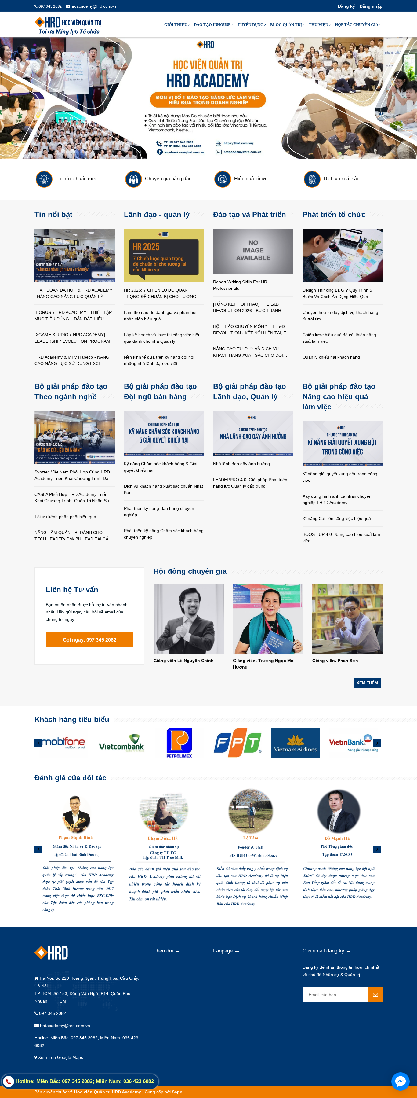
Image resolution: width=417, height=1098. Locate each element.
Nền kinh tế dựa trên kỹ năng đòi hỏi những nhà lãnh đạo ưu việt (159, 360)
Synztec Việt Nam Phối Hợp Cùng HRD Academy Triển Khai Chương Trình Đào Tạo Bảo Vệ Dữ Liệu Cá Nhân (72, 476)
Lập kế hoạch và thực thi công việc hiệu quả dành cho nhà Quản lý (162, 338)
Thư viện (319, 24)
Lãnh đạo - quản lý (157, 214)
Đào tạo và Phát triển (249, 214)
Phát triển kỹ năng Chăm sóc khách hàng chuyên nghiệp (164, 534)
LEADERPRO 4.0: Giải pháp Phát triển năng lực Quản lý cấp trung (250, 482)
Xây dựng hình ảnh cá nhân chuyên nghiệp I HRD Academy (337, 499)
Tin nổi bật (53, 214)
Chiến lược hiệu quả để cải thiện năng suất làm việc (339, 338)
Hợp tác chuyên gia (357, 24)
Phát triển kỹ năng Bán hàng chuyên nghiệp (159, 511)
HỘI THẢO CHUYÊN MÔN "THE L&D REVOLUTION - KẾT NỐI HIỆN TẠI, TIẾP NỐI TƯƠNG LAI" (253, 330)
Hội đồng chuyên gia (190, 571)
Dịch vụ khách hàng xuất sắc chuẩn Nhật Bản (163, 489)
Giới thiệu (176, 24)
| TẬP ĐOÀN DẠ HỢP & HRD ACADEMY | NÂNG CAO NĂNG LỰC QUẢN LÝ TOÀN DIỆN (73, 294)
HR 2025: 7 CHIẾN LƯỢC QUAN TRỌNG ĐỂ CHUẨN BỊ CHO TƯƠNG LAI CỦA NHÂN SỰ (164, 294)
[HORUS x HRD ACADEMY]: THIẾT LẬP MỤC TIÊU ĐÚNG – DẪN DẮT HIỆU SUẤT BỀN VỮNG (73, 316)
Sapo (177, 1091)
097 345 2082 (50, 6)
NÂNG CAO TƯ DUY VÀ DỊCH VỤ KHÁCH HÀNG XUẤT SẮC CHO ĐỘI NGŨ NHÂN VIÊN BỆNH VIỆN (248, 352)
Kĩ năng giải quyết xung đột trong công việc (340, 477)
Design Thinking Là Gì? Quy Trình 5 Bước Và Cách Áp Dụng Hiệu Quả (337, 293)
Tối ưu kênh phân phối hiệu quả (65, 516)
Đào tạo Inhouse (213, 24)
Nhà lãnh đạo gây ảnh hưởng (241, 463)
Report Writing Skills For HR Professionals (240, 285)
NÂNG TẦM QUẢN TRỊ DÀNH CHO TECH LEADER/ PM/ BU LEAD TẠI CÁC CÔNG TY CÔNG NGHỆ (72, 536)
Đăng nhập (371, 6)
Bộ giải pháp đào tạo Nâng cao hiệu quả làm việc (339, 396)
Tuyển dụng (251, 24)
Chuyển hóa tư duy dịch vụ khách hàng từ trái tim (340, 315)
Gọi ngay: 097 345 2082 (89, 640)
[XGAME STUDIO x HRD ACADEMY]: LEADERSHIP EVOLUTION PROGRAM (72, 338)
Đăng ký (346, 6)
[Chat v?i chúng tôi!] (400, 1081)
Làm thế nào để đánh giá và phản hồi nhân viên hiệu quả (160, 315)
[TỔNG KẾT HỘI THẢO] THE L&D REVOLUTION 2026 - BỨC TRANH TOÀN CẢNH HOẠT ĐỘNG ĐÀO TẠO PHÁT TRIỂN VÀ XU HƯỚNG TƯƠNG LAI (250, 308)
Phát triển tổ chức (334, 214)
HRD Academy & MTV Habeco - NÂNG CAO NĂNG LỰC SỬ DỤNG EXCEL (71, 360)
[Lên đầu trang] (362, 1085)
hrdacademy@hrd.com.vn (93, 6)
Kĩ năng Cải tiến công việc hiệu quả (337, 518)
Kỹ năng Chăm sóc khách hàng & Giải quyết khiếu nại (160, 467)
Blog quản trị (286, 24)
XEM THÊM (367, 683)
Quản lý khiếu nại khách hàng (331, 357)
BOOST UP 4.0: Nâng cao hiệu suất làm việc (341, 537)
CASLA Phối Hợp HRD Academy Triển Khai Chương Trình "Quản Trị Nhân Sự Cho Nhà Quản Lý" (71, 498)
